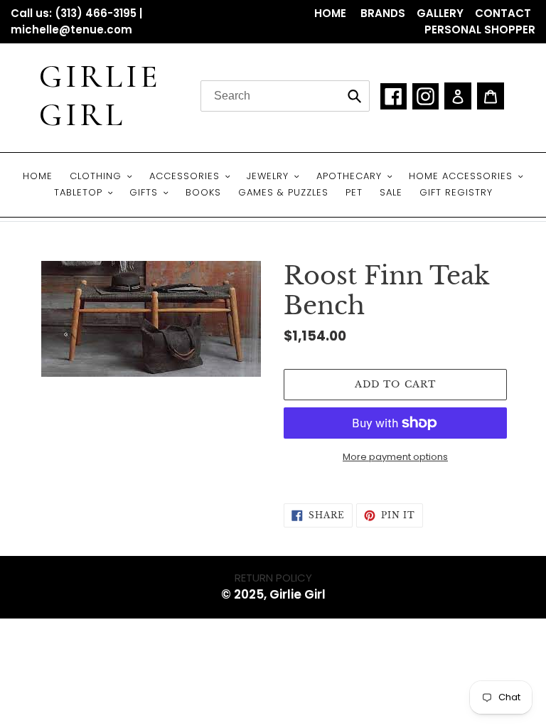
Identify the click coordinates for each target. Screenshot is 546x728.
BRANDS (382, 13)
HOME (331, 13)
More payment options (395, 457)
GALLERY (440, 13)
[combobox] (285, 96)
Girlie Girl (100, 96)
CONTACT (503, 13)
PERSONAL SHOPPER (479, 29)
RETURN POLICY (273, 577)
